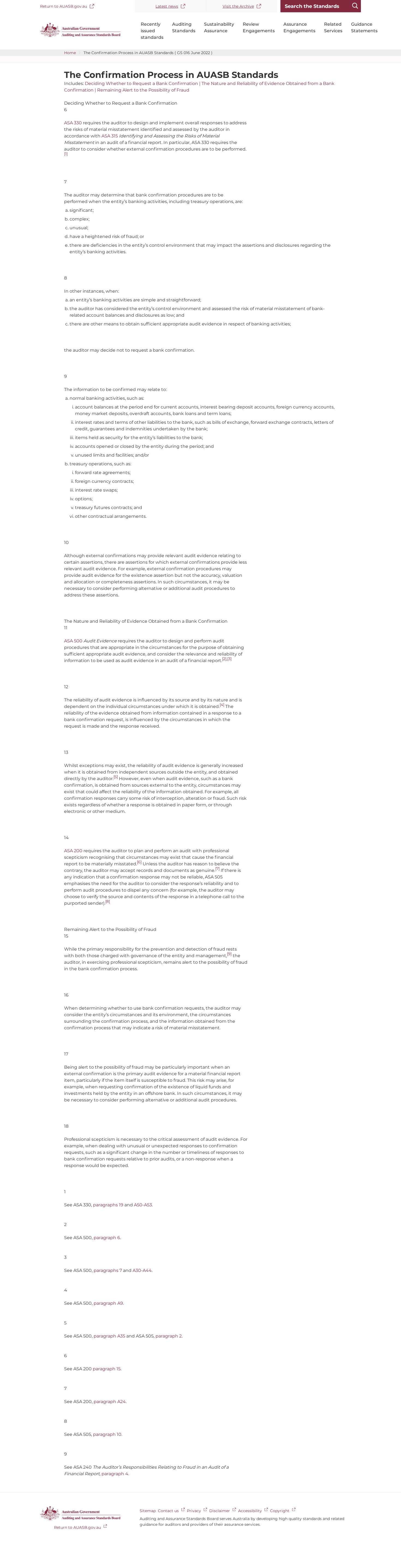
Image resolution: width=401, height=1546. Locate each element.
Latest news (166, 6)
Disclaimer (219, 1510)
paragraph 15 (107, 1368)
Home (70, 52)
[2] (224, 658)
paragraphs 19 (108, 1204)
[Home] (80, 36)
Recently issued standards (152, 31)
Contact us (168, 1510)
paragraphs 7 (108, 1270)
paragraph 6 (107, 1237)
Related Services (333, 27)
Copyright (279, 1510)
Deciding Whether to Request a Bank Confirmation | (143, 83)
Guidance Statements (364, 27)
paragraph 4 (114, 1473)
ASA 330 (73, 122)
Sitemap (148, 1510)
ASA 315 (109, 136)
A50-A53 (143, 1204)
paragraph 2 (168, 1336)
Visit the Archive (238, 6)
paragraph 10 (107, 1434)
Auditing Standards (183, 27)
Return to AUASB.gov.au (63, 6)
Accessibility (250, 1510)
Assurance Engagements (299, 27)
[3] (229, 658)
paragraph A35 (109, 1336)
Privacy (194, 1510)
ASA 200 (73, 850)
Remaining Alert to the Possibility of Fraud (143, 90)
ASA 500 (73, 640)
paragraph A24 (110, 1401)
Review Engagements (259, 27)
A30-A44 (142, 1270)
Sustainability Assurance (219, 27)
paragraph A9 (108, 1303)
